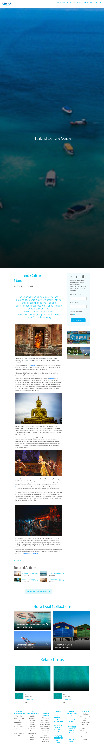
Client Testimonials (19, 734)
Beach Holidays (45, 722)
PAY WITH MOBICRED (58, 737)
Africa (32, 737)
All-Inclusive (45, 720)
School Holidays (45, 737)
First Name (74, 302)
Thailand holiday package (31, 553)
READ (36, 573)
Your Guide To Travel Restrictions (58, 729)
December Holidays (25, 645)
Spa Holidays (45, 739)
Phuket (17, 487)
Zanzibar (32, 720)
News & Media (19, 726)
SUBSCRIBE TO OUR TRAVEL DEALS (71, 730)
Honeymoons (45, 731)
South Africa (32, 729)
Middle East (32, 733)
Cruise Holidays (45, 726)
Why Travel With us (19, 719)
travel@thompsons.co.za (85, 723)
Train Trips (45, 741)
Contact (85, 711)
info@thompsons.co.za (85, 738)
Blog (58, 711)
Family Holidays (45, 728)
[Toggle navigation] (100, 2)
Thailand (30, 286)
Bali (32, 735)
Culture (18, 560)
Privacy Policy (71, 720)
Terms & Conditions (72, 713)
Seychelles (32, 726)
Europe (32, 722)
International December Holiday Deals (32, 625)
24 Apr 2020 (19, 286)
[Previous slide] (13, 685)
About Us (19, 716)
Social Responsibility (19, 723)
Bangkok (51, 378)
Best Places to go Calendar (58, 718)
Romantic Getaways (45, 734)
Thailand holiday (31, 365)
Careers (19, 731)
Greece (32, 731)
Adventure (45, 718)
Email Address (75, 294)
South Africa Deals (63, 645)
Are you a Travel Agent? (76, 312)
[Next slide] (91, 685)
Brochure (19, 729)
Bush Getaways (45, 724)
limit (26, 694)
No (78, 315)
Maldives (32, 718)
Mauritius (32, 716)
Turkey (32, 739)
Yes (71, 315)
